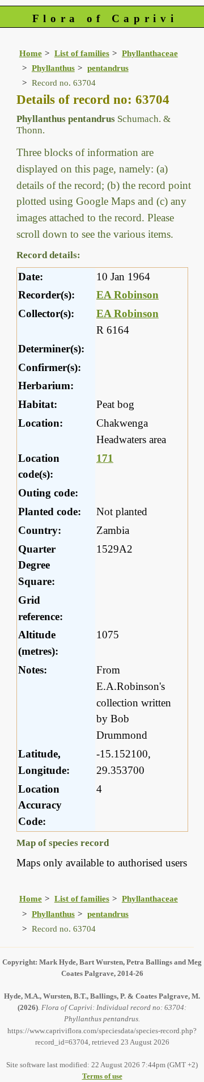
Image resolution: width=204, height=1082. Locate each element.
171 (104, 458)
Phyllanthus (53, 68)
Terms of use (102, 1076)
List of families (81, 53)
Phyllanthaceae (150, 53)
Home (30, 53)
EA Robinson (127, 295)
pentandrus (108, 68)
